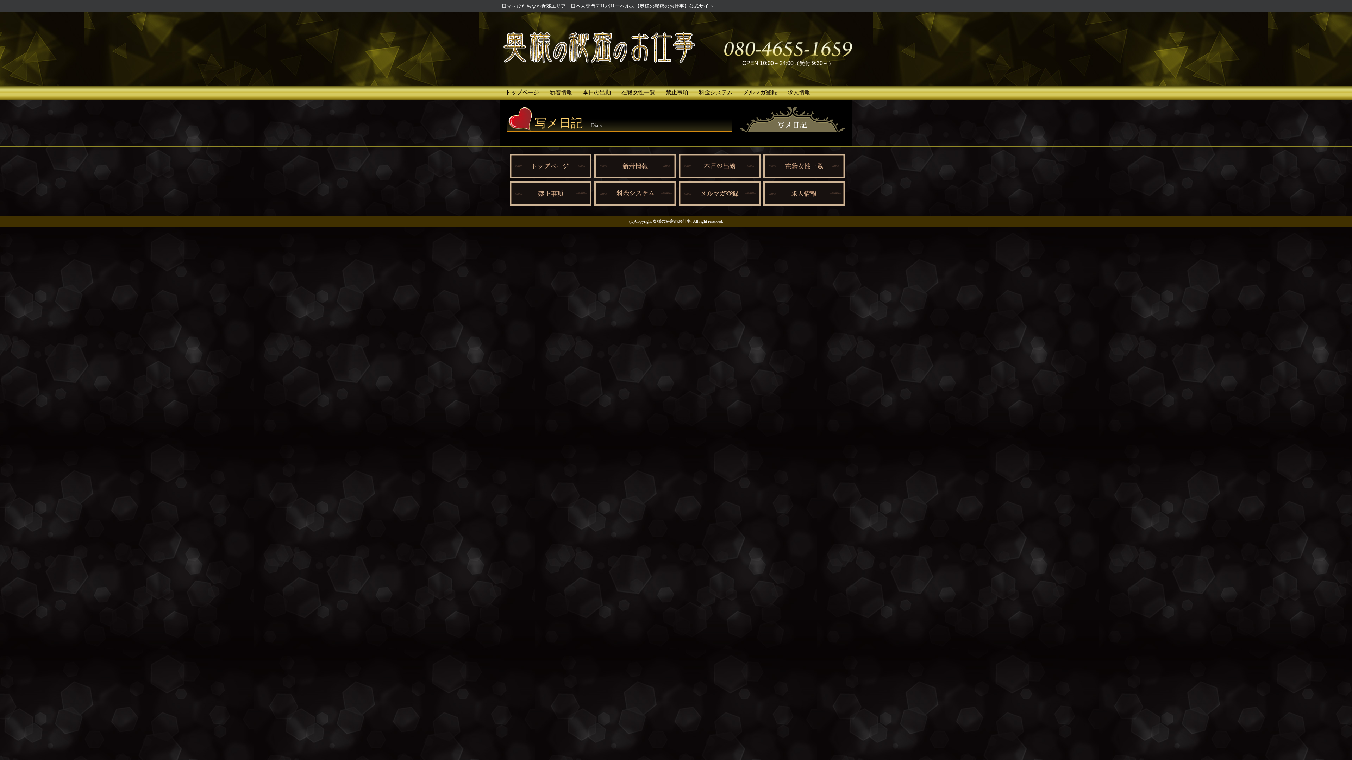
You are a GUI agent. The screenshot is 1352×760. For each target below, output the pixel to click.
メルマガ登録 (760, 92)
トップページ (522, 92)
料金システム (716, 92)
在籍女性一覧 (638, 92)
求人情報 (799, 92)
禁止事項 (677, 92)
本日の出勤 (597, 92)
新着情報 (561, 92)
